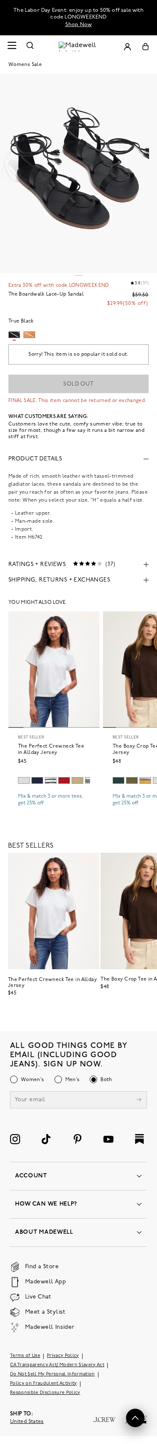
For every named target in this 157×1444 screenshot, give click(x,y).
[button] (135, 1418)
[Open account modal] (127, 46)
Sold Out (78, 384)
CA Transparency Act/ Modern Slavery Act (57, 1365)
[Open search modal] (30, 46)
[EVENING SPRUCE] (118, 780)
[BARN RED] (64, 780)
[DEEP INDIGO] (37, 780)
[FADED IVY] (132, 780)
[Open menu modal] (12, 46)
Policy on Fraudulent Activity (43, 1383)
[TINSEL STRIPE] (145, 780)
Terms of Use (25, 1356)
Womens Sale (25, 64)
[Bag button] (145, 46)
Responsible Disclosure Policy (45, 1393)
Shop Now (78, 24)
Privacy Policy (63, 1356)
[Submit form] (139, 1100)
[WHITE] (51, 780)
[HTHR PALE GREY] (24, 780)
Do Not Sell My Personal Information (52, 1374)
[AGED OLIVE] (77, 780)
